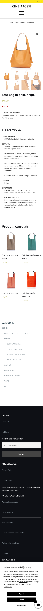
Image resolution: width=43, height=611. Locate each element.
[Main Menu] (21, 13)
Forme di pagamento (10, 502)
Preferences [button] (8, 587)
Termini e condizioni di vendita (13, 533)
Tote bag (9, 118)
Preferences (21, 605)
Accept (21, 594)
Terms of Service (9, 490)
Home (11, 22)
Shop (16, 22)
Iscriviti (21, 454)
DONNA (5, 328)
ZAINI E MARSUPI (14, 360)
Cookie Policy (7, 480)
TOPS (6, 381)
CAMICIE (7, 365)
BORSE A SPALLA (17, 115)
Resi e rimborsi (7, 522)
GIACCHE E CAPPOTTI (13, 376)
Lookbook (5, 422)
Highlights (5, 432)
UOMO (4, 386)
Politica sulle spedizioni (10, 543)
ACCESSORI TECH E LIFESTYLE (17, 333)
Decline (21, 600)
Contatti (5, 553)
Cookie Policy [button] (23, 582)
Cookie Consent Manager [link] (12, 567)
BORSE (7, 339)
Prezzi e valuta (7, 512)
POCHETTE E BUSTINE (16, 354)
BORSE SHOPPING (32, 115)
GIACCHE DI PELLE (12, 370)
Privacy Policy (7, 470)
